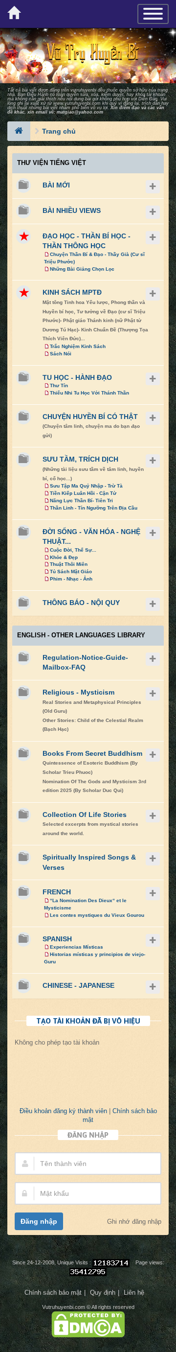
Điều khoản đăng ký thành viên (63, 1111)
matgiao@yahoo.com (80, 112)
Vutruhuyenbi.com (63, 1307)
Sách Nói (60, 353)
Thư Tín (59, 385)
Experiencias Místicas (76, 947)
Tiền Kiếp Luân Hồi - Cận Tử (83, 493)
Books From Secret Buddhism (92, 753)
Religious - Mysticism (78, 692)
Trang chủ (59, 131)
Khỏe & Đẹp (64, 557)
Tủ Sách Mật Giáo (71, 571)
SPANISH (57, 939)
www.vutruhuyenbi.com (77, 103)
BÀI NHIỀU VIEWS (72, 210)
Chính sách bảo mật (53, 1292)
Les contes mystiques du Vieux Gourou (97, 915)
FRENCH (57, 892)
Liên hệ (134, 1292)
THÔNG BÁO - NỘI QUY (81, 602)
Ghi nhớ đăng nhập (134, 1222)
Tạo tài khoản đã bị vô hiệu (88, 1021)
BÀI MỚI (56, 185)
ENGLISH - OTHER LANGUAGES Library (81, 635)
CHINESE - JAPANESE (78, 985)
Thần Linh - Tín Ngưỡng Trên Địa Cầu (93, 508)
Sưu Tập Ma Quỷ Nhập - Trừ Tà (86, 486)
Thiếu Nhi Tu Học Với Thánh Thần (89, 393)
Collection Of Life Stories (85, 814)
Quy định (102, 1292)
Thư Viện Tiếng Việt (51, 162)
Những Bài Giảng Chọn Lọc (82, 269)
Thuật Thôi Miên (69, 564)
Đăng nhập (39, 1221)
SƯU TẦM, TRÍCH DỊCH (80, 459)
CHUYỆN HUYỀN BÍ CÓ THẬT (90, 416)
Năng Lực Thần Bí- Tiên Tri (81, 500)
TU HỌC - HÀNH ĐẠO (77, 377)
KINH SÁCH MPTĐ (72, 292)
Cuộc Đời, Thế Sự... (73, 550)
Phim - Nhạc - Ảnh (71, 579)
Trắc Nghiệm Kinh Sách (78, 346)
